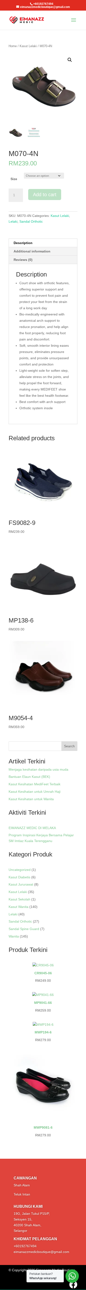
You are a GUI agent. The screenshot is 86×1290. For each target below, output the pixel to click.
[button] (69, 60)
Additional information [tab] (32, 251)
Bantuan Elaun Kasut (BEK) (29, 777)
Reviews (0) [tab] (23, 260)
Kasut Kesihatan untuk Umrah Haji (34, 791)
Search (69, 746)
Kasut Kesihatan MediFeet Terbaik (34, 784)
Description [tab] (23, 243)
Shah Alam (22, 1185)
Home (13, 46)
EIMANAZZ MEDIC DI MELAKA (32, 828)
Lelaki (13, 221)
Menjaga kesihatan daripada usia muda (38, 769)
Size (14, 179)
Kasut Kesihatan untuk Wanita (31, 799)
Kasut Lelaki (28, 46)
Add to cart (44, 194)
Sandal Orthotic (31, 221)
